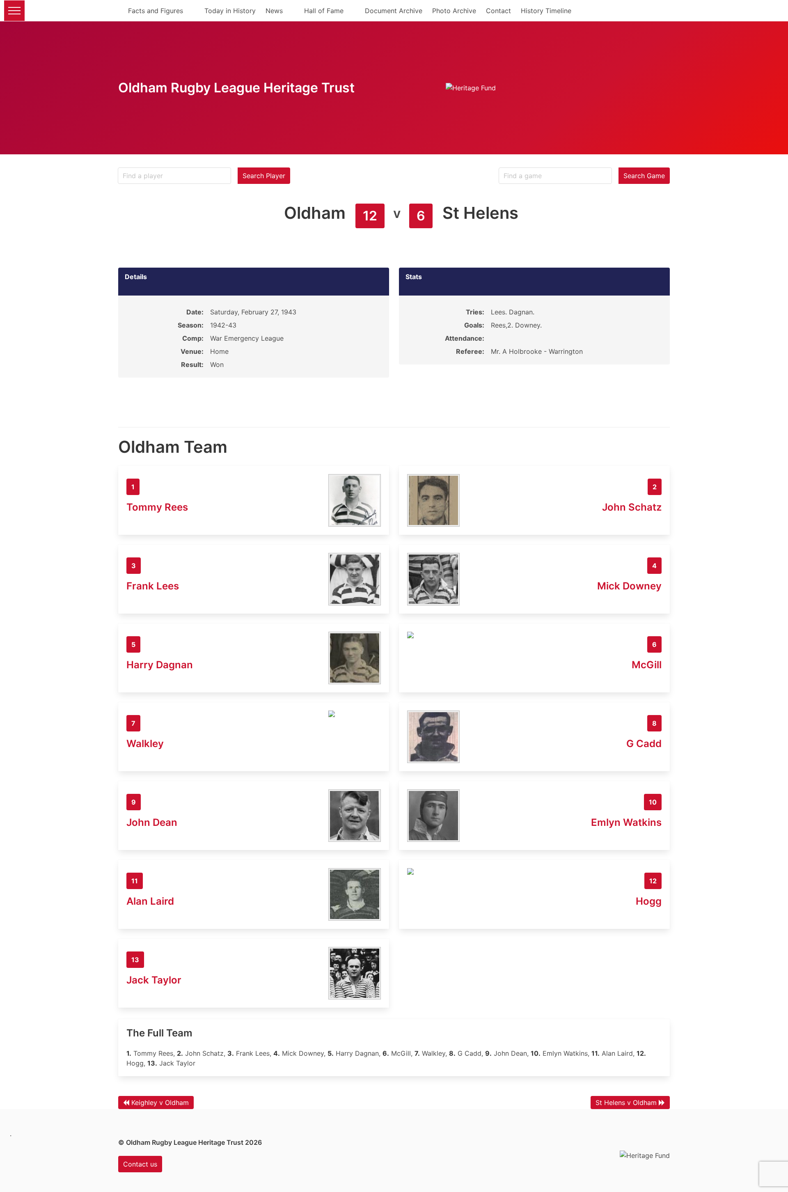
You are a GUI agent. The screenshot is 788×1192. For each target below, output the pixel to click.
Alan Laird (150, 901)
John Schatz (632, 507)
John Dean (151, 822)
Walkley (145, 744)
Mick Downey (629, 586)
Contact (498, 11)
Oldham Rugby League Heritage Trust (236, 88)
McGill (647, 665)
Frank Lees (152, 586)
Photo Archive (454, 11)
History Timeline (546, 11)
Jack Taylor (153, 980)
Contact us (140, 1164)
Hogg (649, 901)
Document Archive (393, 11)
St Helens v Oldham (626, 1102)
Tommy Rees (157, 507)
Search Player (264, 176)
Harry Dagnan (159, 665)
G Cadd (644, 744)
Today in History (230, 11)
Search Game (644, 176)
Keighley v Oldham (160, 1102)
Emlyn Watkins (626, 822)
